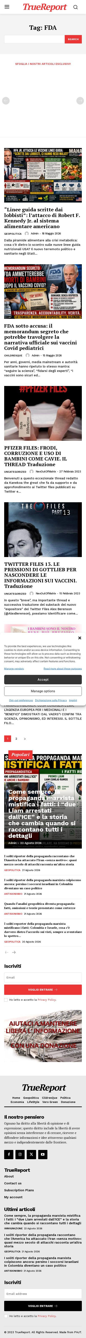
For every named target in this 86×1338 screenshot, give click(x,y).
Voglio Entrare (40, 989)
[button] (80, 638)
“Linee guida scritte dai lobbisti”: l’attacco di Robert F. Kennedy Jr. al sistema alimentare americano (42, 217)
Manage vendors (14, 668)
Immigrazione (13, 1228)
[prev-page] (6, 101)
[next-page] (24, 738)
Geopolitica (13, 233)
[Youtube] (42, 1154)
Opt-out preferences (21, 700)
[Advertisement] (43, 98)
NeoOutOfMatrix (46, 471)
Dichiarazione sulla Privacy (51, 700)
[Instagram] (20, 1154)
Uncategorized (15, 471)
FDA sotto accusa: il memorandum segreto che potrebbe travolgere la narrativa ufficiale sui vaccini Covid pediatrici (40, 336)
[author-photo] (27, 234)
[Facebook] (8, 1154)
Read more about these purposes (63, 668)
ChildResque (13, 355)
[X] (31, 1154)
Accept (43, 679)
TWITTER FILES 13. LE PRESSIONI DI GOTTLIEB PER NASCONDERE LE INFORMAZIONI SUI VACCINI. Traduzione (40, 575)
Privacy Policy (47, 999)
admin (35, 233)
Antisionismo (13, 893)
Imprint (73, 700)
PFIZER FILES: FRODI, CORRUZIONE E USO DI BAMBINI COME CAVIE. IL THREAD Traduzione (35, 456)
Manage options (43, 691)
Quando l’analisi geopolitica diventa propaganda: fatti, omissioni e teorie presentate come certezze (39, 906)
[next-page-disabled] (80, 101)
